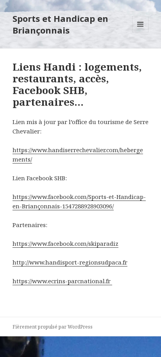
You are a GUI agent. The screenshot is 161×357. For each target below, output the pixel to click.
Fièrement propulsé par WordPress (53, 326)
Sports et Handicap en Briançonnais (60, 24)
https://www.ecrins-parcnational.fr (62, 281)
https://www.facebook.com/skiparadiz (65, 243)
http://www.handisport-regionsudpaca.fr (70, 262)
